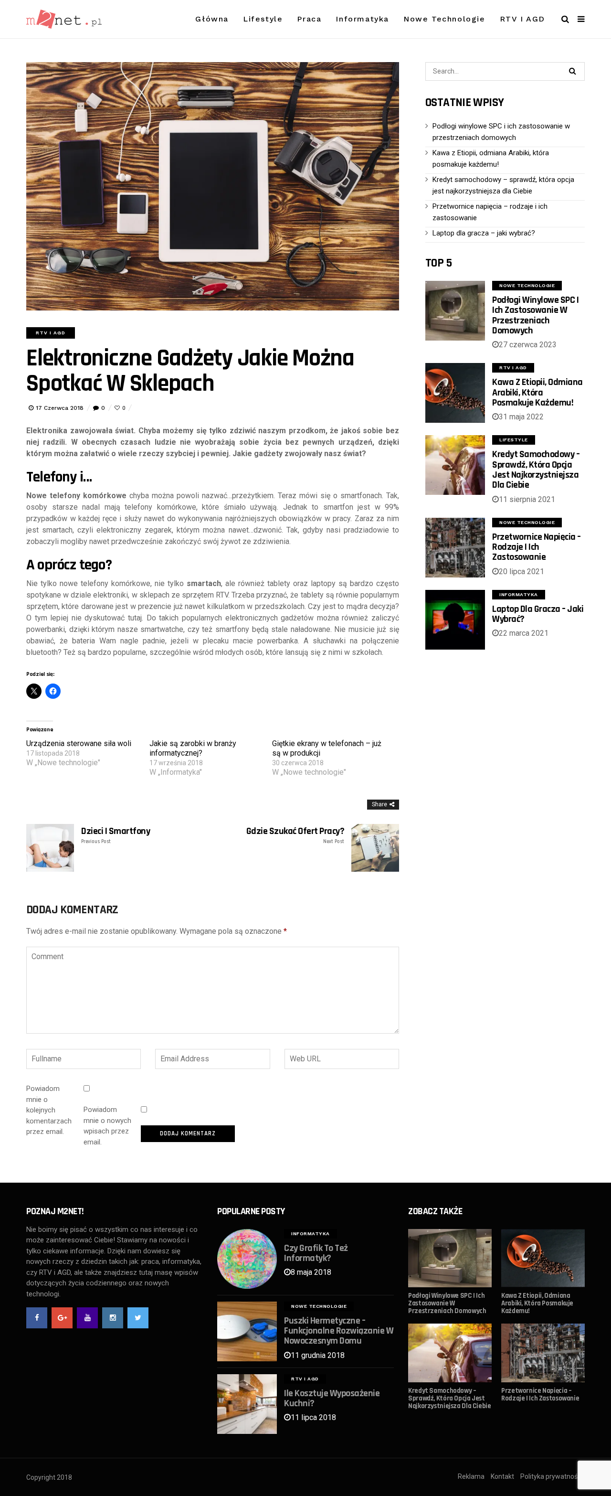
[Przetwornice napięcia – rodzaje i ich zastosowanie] (455, 547)
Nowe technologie (444, 18)
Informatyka (362, 18)
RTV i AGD (522, 18)
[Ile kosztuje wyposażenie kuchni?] (247, 1404)
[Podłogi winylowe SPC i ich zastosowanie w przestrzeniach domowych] (455, 311)
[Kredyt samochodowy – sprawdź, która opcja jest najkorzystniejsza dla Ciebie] (455, 465)
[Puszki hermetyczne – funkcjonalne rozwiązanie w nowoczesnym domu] (247, 1331)
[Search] (572, 71)
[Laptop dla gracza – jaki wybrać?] (455, 620)
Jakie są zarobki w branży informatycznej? (192, 748)
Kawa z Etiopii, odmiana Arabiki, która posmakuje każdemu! (537, 392)
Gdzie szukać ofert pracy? (295, 835)
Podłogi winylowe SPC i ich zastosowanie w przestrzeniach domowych (535, 315)
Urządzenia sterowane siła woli (78, 743)
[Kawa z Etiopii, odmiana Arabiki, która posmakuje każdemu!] (455, 393)
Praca (309, 18)
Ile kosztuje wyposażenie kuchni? (331, 1398)
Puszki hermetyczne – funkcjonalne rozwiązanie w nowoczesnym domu (338, 1330)
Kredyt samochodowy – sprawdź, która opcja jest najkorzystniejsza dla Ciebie (535, 469)
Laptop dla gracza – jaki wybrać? (483, 233)
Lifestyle (263, 18)
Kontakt (502, 1476)
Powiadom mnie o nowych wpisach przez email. (107, 1125)
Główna (212, 18)
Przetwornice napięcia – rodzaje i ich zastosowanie (536, 547)
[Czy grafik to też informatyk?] (247, 1259)
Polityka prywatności (551, 1476)
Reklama (471, 1476)
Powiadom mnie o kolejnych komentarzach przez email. (49, 1110)
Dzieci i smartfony (115, 835)
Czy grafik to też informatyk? (316, 1253)
